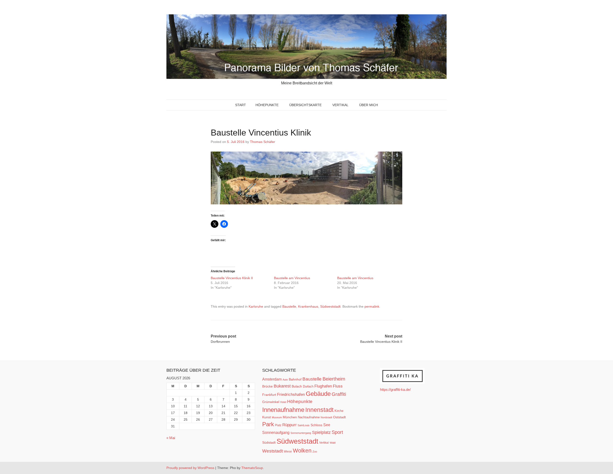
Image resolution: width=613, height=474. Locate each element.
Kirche (339, 411)
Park (268, 424)
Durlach (308, 386)
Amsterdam (272, 379)
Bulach (297, 386)
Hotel (283, 402)
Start (240, 105)
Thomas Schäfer (262, 142)
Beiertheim (334, 378)
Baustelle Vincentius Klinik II (232, 278)
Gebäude (318, 393)
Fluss (338, 386)
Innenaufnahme (283, 409)
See (326, 425)
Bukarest (282, 385)
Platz (278, 425)
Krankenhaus (308, 306)
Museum (277, 417)
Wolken (302, 450)
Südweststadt (330, 306)
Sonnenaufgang (275, 432)
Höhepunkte (266, 105)
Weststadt (272, 450)
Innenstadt (319, 409)
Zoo (314, 451)
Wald (332, 442)
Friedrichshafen (291, 394)
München (290, 417)
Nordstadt (326, 417)
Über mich (368, 105)
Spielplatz (321, 432)
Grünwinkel (270, 402)
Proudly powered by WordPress (190, 468)
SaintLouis (304, 425)
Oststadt (339, 417)
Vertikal (340, 105)
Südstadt (269, 442)
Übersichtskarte (305, 105)
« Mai (170, 438)
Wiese (288, 451)
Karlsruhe (256, 306)
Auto (285, 379)
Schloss (316, 425)
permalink (371, 306)
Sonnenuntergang (300, 432)
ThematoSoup (252, 468)
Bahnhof (295, 379)
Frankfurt (269, 395)
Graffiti (339, 394)
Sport (337, 432)
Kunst (266, 417)
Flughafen (323, 386)
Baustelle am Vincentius (292, 278)
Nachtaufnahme (309, 417)
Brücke (267, 386)
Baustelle (289, 306)
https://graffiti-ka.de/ (395, 389)
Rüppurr (289, 424)
